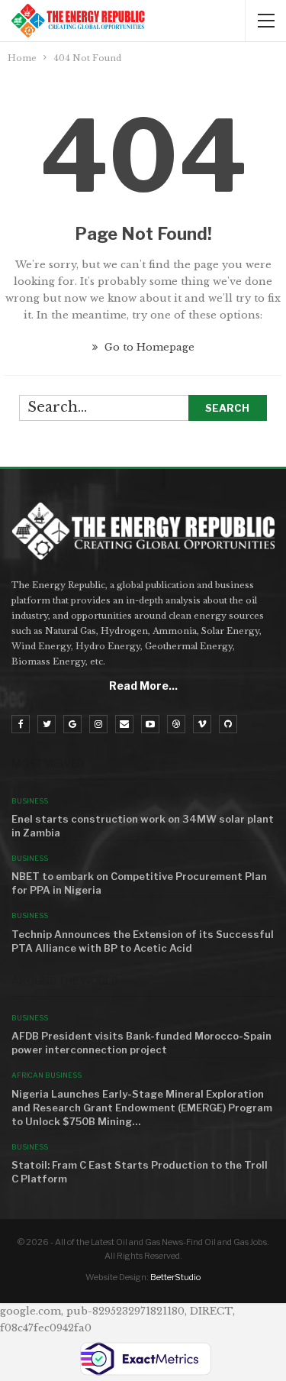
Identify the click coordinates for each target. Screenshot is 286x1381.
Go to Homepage (147, 347)
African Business (46, 1075)
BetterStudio (175, 1277)
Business (29, 801)
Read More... (143, 685)
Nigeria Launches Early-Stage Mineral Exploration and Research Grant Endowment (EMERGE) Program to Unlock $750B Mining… (141, 1107)
